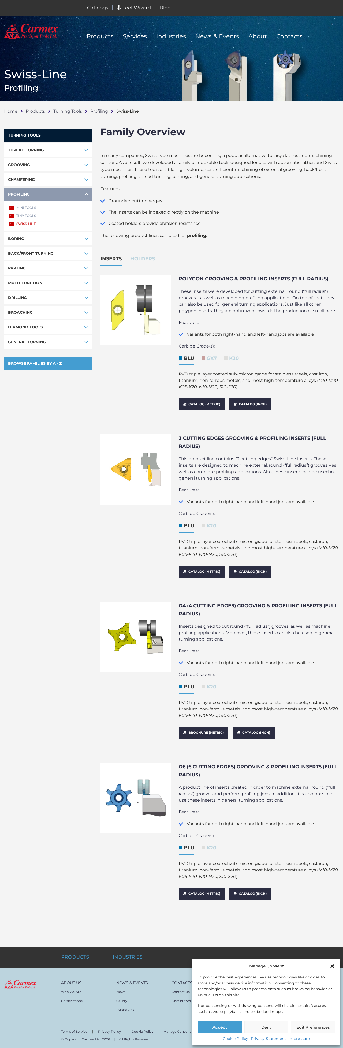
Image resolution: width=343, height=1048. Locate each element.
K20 (234, 358)
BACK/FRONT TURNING (31, 253)
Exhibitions (125, 1010)
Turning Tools (67, 111)
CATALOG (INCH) (253, 404)
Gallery (121, 1001)
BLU (189, 358)
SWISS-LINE (26, 224)
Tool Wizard (137, 8)
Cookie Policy (235, 1038)
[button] (332, 966)
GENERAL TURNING (27, 341)
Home (10, 111)
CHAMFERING (21, 179)
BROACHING (20, 312)
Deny (266, 1027)
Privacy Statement (268, 1038)
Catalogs (97, 8)
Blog (165, 8)
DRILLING (17, 297)
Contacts (289, 36)
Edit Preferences (313, 1027)
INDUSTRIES (128, 957)
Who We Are (71, 992)
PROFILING (19, 194)
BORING (16, 238)
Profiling (99, 111)
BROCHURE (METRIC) (206, 733)
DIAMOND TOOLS (25, 327)
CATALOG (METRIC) (204, 404)
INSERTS (111, 259)
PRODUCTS (75, 957)
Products (100, 36)
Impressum (299, 1038)
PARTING (17, 268)
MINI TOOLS (26, 208)
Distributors (181, 1001)
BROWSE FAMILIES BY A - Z (35, 363)
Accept (219, 1027)
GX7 (212, 358)
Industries (171, 36)
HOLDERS (142, 259)
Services (135, 36)
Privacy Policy (109, 1031)
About (257, 36)
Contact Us (181, 992)
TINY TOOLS (26, 216)
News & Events (217, 36)
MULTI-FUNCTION (25, 282)
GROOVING (19, 164)
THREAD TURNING (26, 150)
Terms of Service (74, 1031)
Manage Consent (177, 1031)
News (120, 992)
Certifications (72, 1001)
